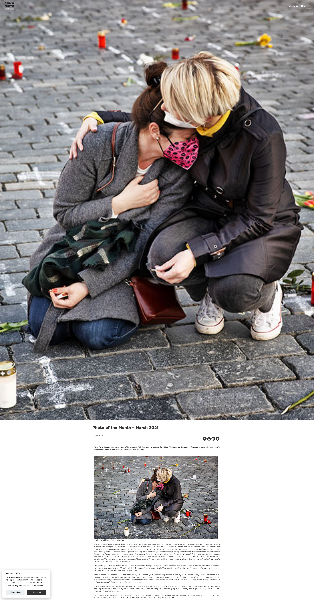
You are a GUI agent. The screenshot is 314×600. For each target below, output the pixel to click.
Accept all (37, 592)
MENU (302, 6)
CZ (289, 6)
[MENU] (308, 6)
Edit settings (15, 592)
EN (294, 6)
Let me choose (37, 586)
